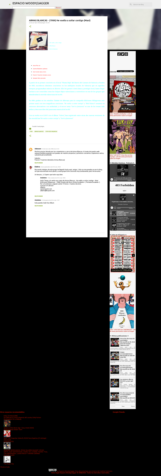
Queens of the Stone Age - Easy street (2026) (19, 428)
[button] (30, 26)
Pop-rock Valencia (51, 131)
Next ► (133, 406)
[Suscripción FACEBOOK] (119, 55)
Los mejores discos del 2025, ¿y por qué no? (126, 381)
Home (123, 406)
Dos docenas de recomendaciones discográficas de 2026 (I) (127, 368)
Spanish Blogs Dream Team (13, 429)
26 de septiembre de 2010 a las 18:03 (51, 167)
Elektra (37, 167)
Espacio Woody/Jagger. (67, 471)
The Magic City (9, 464)
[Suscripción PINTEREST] (126, 55)
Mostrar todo (5, 467)
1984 (31, 131)
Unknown (38, 149)
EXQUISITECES (9, 441)
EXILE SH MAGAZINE (11, 416)
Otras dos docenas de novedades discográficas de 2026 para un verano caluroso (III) (127, 342)
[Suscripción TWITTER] (122, 55)
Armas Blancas (39, 131)
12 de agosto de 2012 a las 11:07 (50, 200)
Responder (39, 163)
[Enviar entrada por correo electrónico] (30, 129)
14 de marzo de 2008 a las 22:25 (50, 148)
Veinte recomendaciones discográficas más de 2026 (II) (127, 354)
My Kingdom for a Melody (12, 419)
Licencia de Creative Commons (102, 471)
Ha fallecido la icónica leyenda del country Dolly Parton (22, 417)
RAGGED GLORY (9, 455)
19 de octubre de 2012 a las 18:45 (56, 177)
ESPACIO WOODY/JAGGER (30, 3)
